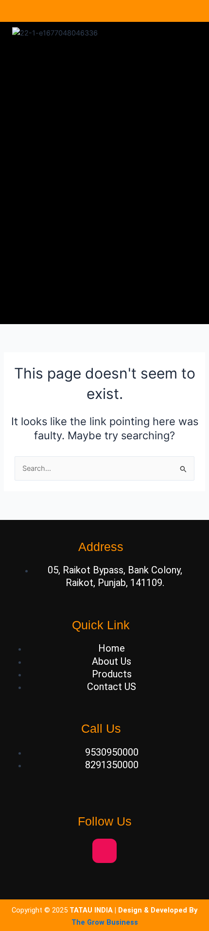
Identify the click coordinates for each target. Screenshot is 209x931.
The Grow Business (104, 922)
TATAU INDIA (91, 910)
